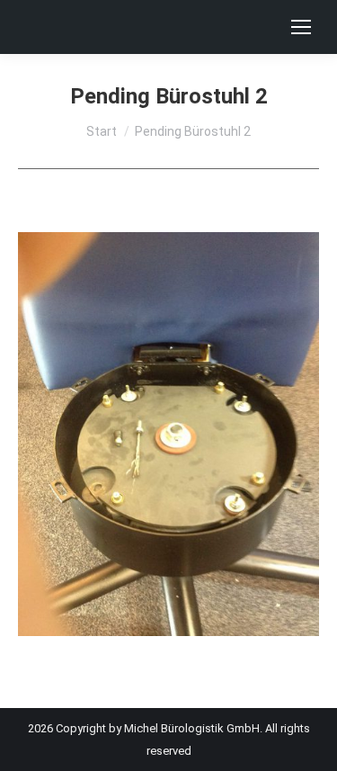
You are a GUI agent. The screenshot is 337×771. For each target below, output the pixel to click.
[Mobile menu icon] (301, 27)
